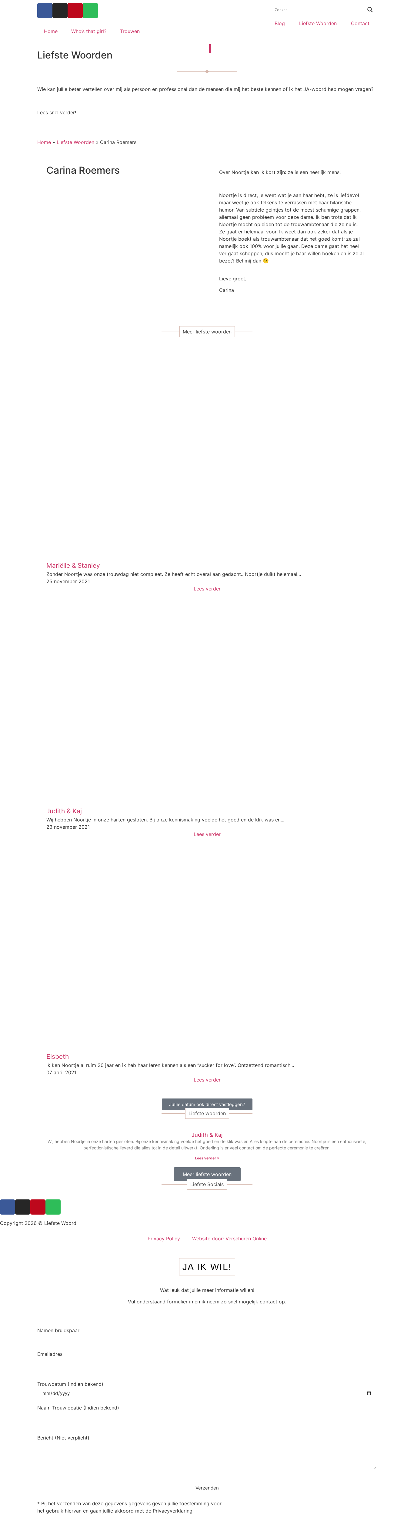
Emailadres (49, 1354)
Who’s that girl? (88, 31)
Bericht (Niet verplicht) (63, 1438)
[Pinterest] (75, 10)
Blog (280, 23)
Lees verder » (207, 1158)
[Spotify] (90, 10)
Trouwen (130, 31)
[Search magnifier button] (370, 9)
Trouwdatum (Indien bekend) (70, 1384)
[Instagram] (60, 10)
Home (51, 31)
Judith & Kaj (207, 1135)
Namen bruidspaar (58, 1330)
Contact (360, 23)
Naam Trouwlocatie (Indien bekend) (78, 1408)
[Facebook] (44, 10)
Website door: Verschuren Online (229, 1238)
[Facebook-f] (7, 1207)
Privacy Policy (164, 1238)
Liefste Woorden (318, 23)
